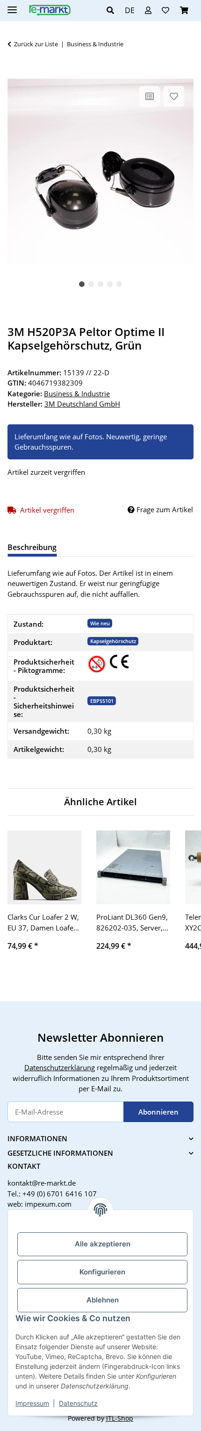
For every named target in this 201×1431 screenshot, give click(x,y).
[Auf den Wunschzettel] (174, 96)
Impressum (32, 1403)
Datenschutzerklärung (59, 1067)
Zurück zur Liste (36, 44)
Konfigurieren (102, 1271)
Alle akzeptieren (102, 1243)
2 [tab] (91, 284)
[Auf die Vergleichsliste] (149, 96)
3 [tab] (100, 284)
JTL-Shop (119, 1418)
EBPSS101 (102, 700)
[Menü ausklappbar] (12, 6)
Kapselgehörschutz (113, 640)
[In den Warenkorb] (14, 73)
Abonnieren (158, 1111)
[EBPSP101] (96, 664)
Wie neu (100, 623)
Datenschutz (78, 1403)
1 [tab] (82, 284)
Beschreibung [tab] (32, 547)
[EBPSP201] (119, 661)
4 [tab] (110, 284)
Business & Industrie (77, 393)
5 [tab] (119, 284)
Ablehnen (102, 1299)
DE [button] (130, 10)
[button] (113, 10)
